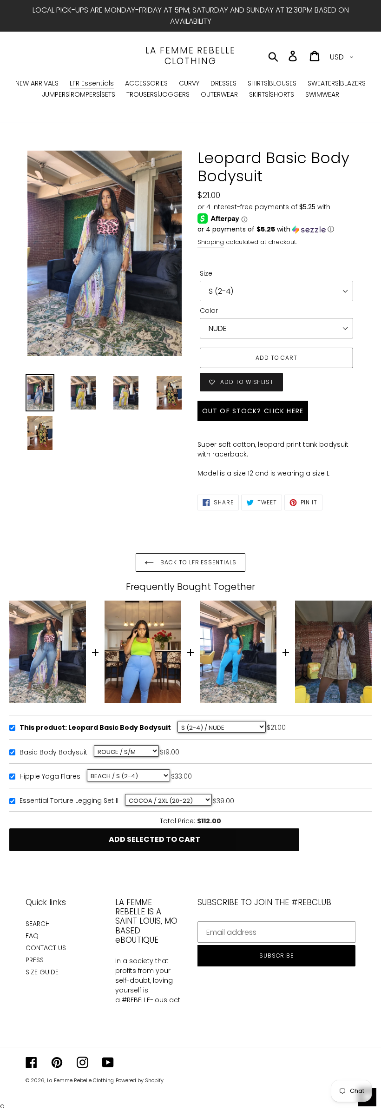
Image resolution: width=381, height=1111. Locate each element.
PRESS (35, 960)
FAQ (32, 935)
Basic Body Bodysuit (53, 752)
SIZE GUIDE (42, 972)
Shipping (210, 242)
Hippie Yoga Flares (50, 777)
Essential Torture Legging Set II (69, 801)
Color (209, 310)
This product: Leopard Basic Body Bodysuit (95, 728)
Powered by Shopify (140, 1080)
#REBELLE (136, 1000)
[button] (276, 229)
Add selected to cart (154, 839)
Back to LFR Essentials (197, 562)
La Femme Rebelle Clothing (190, 56)
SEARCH (38, 923)
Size (206, 273)
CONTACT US (46, 947)
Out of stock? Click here (252, 411)
